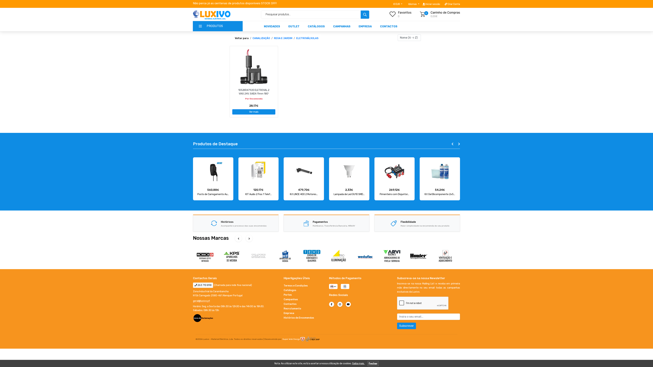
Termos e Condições (296, 285)
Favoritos (404, 12)
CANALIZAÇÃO (261, 38)
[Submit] (365, 15)
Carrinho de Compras (445, 12)
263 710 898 (204, 285)
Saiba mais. (358, 363)
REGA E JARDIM (283, 38)
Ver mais (253, 111)
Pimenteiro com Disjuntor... (394, 194)
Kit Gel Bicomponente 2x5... (440, 194)
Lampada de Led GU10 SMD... (349, 194)
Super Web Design (291, 339)
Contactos (388, 26)
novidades (272, 26)
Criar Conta (453, 4)
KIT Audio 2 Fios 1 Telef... (258, 194)
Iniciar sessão (432, 4)
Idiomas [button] (412, 4)
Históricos (227, 222)
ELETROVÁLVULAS (307, 38)
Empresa (365, 26)
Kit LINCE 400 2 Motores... (304, 194)
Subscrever (406, 325)
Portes (288, 294)
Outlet (293, 26)
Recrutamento (292, 308)
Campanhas (341, 26)
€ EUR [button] (396, 4)
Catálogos (316, 26)
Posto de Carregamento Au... (213, 194)
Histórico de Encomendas (299, 317)
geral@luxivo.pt (201, 301)
